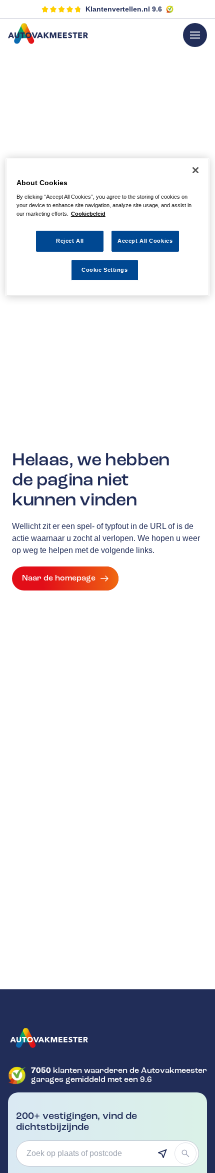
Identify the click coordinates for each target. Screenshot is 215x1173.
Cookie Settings (105, 270)
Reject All (70, 241)
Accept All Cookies (145, 241)
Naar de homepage (59, 578)
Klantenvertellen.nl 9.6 (124, 9)
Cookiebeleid (88, 214)
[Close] (195, 170)
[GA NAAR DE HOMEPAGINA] (107, 1037)
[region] (108, 227)
